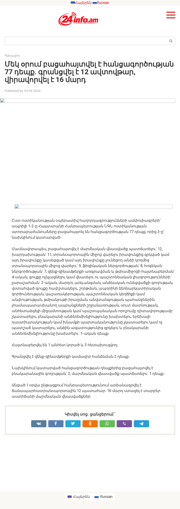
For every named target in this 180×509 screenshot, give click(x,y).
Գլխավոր (12, 55)
